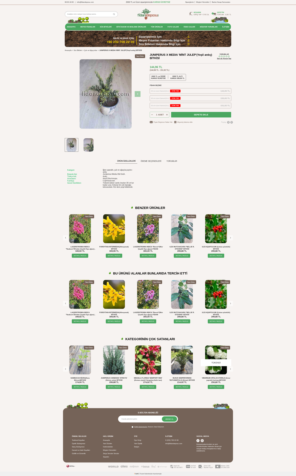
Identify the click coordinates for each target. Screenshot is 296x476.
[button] (137, 94)
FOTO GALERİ (173, 27)
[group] (105, 94)
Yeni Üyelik (138, 443)
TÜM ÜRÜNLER (157, 27)
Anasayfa (68, 50)
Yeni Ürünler (107, 443)
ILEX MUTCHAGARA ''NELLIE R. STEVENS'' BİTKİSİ (182, 248)
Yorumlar (171, 161)
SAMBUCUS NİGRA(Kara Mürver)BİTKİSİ (80, 379)
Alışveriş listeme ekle (185, 122)
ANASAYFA (71, 27)
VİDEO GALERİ (189, 27)
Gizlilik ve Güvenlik (79, 453)
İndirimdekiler (108, 447)
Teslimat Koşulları (78, 440)
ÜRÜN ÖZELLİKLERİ (126, 161)
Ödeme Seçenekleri (151, 161)
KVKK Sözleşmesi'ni (140, 427)
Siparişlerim (189, 2)
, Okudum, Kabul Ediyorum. (149, 427)
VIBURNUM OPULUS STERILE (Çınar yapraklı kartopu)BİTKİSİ (216, 379)
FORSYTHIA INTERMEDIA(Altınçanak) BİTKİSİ (114, 248)
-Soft (136, 474)
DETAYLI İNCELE (80, 256)
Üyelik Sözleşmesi (78, 443)
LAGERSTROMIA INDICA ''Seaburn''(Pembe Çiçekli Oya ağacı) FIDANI (80, 248)
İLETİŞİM (225, 27)
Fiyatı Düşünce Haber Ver (163, 122)
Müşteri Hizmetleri (202, 2)
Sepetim (106, 457)
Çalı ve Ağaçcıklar (90, 50)
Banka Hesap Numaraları (221, 2)
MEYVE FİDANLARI (87, 27)
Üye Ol (206, 14)
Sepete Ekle (201, 115)
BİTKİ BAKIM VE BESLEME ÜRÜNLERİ (131, 27)
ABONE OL (169, 419)
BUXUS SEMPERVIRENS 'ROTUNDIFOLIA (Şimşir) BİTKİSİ (182, 379)
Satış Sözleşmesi (78, 447)
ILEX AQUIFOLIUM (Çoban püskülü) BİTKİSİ (216, 248)
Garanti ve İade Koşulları (81, 450)
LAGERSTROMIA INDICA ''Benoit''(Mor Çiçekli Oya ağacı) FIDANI (148, 248)
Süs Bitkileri (78, 50)
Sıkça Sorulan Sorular (111, 453)
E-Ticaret (141, 474)
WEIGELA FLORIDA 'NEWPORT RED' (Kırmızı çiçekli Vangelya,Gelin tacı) (148, 379)
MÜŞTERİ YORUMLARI (208, 27)
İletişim (136, 447)
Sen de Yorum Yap (224, 58)
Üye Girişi (137, 440)
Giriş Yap (197, 14)
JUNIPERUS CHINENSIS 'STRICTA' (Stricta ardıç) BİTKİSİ (114, 379)
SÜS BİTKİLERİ (106, 27)
